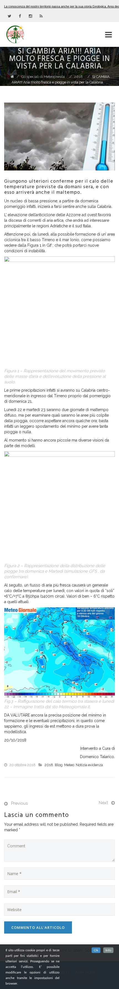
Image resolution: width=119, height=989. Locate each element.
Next (103, 802)
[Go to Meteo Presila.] (12, 77)
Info (108, 950)
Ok (96, 950)
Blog (59, 765)
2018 (49, 765)
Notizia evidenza (89, 765)
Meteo (69, 765)
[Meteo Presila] (25, 34)
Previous (19, 803)
